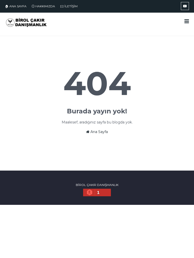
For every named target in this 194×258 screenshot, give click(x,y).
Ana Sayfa (98, 132)
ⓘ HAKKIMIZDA (43, 6)
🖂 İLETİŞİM (69, 6)
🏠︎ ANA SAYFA (16, 6)
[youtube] (185, 6)
